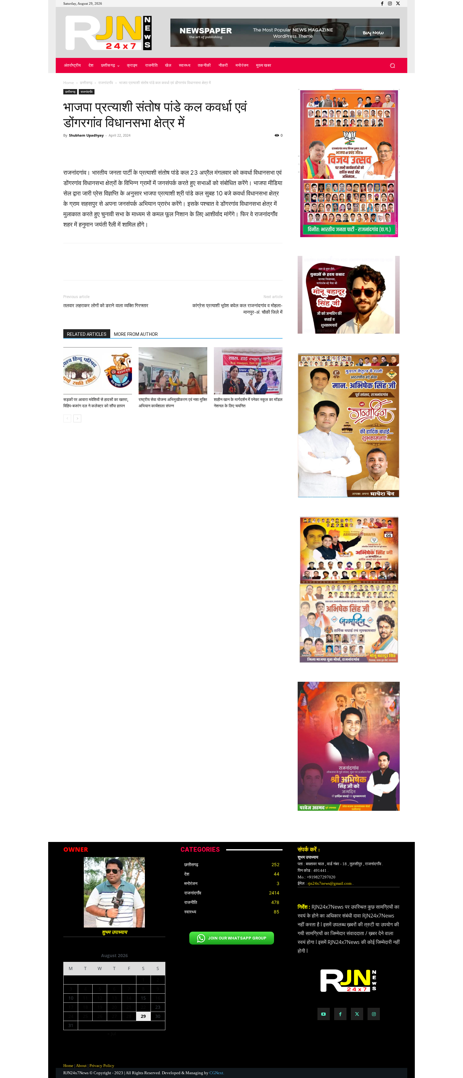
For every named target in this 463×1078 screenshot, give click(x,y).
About (81, 1065)
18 (85, 1007)
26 (99, 1016)
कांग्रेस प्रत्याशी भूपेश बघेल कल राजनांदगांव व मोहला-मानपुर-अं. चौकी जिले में (237, 309)
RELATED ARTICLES (86, 334)
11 (85, 998)
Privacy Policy (101, 1065)
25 (85, 1016)
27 (114, 1016)
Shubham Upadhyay (86, 135)
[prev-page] (67, 418)
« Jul (111, 1033)
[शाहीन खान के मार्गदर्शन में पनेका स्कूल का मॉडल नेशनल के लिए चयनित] (248, 370)
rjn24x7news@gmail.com (330, 883)
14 (128, 998)
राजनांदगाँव (105, 82)
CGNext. (216, 1072)
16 (157, 998)
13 (114, 998)
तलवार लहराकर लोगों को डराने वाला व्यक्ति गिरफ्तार (105, 305)
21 (128, 1007)
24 (70, 1016)
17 (70, 1007)
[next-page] (77, 418)
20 (114, 1007)
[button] (392, 65)
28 (128, 1016)
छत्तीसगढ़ (86, 82)
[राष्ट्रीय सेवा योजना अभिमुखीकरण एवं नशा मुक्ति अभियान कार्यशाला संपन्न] (173, 370)
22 (143, 1007)
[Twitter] (357, 1014)
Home (68, 82)
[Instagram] (374, 1014)
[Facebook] (340, 1014)
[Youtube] (323, 1014)
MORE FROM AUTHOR (136, 334)
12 (99, 998)
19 (99, 1007)
